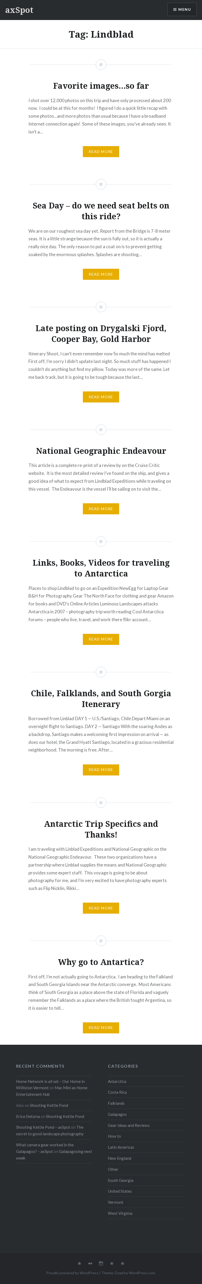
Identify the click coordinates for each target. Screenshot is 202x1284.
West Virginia (120, 1213)
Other (113, 1169)
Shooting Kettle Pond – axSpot (43, 1127)
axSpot (19, 9)
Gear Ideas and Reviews (129, 1125)
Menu (184, 9)
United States (120, 1191)
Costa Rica (117, 1092)
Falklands (116, 1103)
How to (114, 1136)
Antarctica (117, 1081)
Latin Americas (121, 1147)
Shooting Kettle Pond (49, 1105)
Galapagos (117, 1114)
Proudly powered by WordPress (72, 1273)
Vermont (115, 1202)
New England (119, 1158)
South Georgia (120, 1180)
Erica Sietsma (28, 1116)
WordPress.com (142, 1273)
